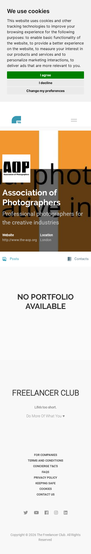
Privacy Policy (45, 477)
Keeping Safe (45, 483)
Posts (14, 259)
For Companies (45, 455)
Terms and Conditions (45, 460)
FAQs (45, 472)
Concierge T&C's (45, 466)
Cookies (45, 489)
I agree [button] (45, 75)
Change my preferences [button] (45, 91)
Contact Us (46, 494)
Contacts (81, 259)
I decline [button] (45, 83)
